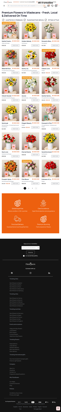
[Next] (36, 188)
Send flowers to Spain (15, 315)
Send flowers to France (16, 317)
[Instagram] (30, 273)
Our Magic (12, 381)
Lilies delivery (13, 345)
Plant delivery (13, 351)
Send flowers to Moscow (16, 306)
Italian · (31, 407)
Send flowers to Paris (15, 287)
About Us (12, 368)
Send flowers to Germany (16, 313)
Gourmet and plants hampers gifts (19, 359)
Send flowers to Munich (16, 300)
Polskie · (35, 407)
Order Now (15, 45)
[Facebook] (12, 273)
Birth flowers (13, 332)
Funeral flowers (14, 334)
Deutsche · (25, 407)
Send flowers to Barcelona (17, 289)
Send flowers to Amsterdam (17, 304)
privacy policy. (34, 256)
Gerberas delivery (14, 347)
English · (40, 407)
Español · (15, 407)
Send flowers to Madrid (16, 283)
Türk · (20, 409)
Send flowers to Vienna (16, 298)
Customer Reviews (15, 383)
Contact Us (13, 372)
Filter (58, 408)
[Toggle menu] (4, 5)
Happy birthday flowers (16, 328)
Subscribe (30, 252)
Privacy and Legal (14, 395)
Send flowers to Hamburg (16, 290)
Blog (11, 385)
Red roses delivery (14, 349)
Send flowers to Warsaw (16, 302)
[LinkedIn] (49, 273)
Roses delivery (13, 343)
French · (20, 407)
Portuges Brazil (38, 409)
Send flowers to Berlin (15, 285)
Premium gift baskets (15, 361)
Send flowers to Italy (15, 319)
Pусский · (45, 407)
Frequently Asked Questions (17, 374)
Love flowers (13, 330)
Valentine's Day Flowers (16, 336)
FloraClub (12, 370)
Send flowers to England (16, 321)
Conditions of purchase (16, 393)
